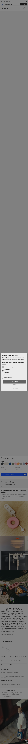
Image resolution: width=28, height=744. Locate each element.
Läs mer (4, 364)
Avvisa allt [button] (14, 384)
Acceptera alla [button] (14, 381)
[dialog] (14, 372)
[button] (14, 388)
